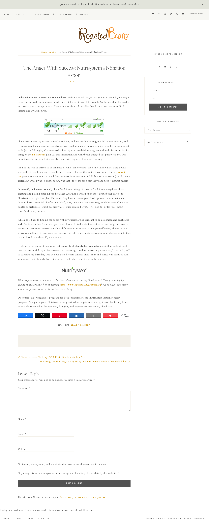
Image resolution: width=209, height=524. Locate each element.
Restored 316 (197, 518)
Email (22, 434)
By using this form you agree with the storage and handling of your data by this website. (69, 473)
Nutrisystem (38, 154)
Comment (24, 388)
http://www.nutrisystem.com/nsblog (80, 285)
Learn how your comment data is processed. (84, 497)
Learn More (133, 4)
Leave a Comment (80, 325)
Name (22, 419)
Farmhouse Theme (177, 518)
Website (22, 449)
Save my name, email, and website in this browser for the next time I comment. (64, 464)
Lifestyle (74, 81)
